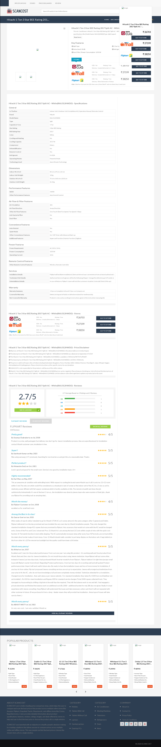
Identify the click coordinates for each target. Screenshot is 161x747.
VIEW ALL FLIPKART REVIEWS (62, 613)
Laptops (75, 720)
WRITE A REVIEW (26, 410)
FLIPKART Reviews (19, 421)
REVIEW (58, 3)
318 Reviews (14, 430)
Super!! (14, 450)
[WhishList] (64, 28)
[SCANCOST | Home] (18, 11)
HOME (106, 19)
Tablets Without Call (79, 715)
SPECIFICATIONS (20, 3)
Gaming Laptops (78, 724)
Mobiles (75, 707)
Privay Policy (127, 715)
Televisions (101, 715)
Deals (99, 724)
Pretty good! (16, 434)
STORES (32, 3)
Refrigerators (102, 720)
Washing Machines (103, 711)
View (24, 686)
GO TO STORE (141, 66)
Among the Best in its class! (23, 514)
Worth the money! (19, 501)
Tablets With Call (78, 711)
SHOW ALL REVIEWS (100, 426)
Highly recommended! (20, 476)
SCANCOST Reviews (40, 421)
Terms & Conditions (129, 720)
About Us (125, 707)
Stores (76, 59)
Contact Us (126, 711)
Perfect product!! (18, 463)
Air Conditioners (117, 19)
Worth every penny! (20, 546)
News (99, 728)
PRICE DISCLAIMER (45, 3)
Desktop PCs (77, 728)
